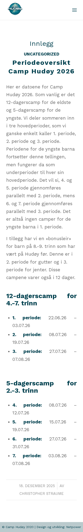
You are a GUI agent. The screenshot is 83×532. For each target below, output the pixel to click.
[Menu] (74, 10)
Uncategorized (41, 54)
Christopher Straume (41, 493)
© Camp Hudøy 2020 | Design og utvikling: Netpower (41, 527)
